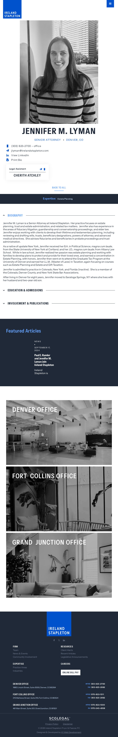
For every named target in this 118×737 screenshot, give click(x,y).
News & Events (20, 653)
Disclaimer (68, 724)
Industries (18, 671)
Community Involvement (25, 657)
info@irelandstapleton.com (30, 446)
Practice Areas (20, 667)
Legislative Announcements (74, 657)
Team (15, 650)
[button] (110, 3)
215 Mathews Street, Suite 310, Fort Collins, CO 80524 (35, 698)
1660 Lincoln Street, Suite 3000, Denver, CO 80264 (34, 687)
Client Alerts (67, 650)
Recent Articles (68, 653)
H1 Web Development (71, 732)
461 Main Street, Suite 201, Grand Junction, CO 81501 (35, 708)
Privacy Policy (51, 724)
